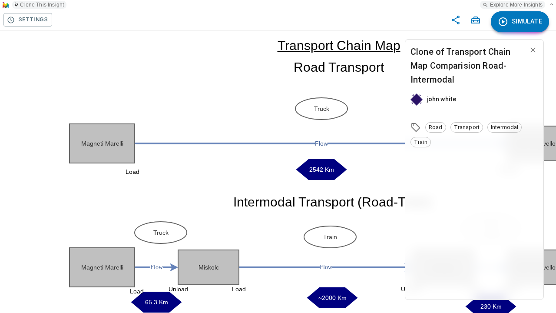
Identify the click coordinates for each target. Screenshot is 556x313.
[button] (435, 127)
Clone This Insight (42, 5)
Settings (33, 19)
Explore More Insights (516, 5)
